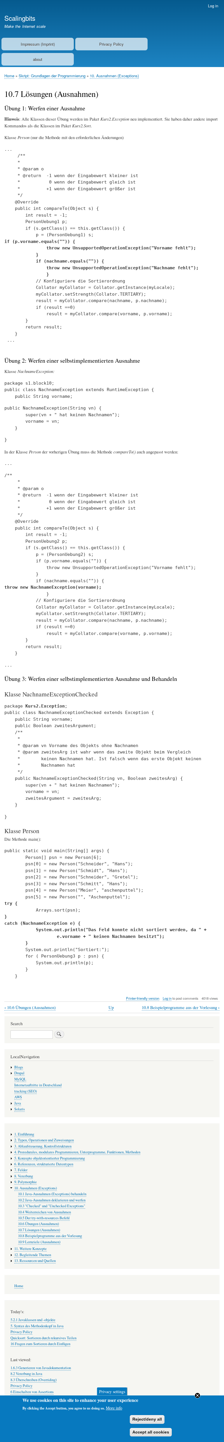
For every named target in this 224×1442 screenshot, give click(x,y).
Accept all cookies (150, 1432)
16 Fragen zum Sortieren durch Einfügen (40, 1343)
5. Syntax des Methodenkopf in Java (37, 1325)
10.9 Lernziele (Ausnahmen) (39, 1241)
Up (111, 1007)
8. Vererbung (23, 1176)
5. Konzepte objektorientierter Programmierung (49, 1158)
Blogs (18, 1067)
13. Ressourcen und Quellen (35, 1260)
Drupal (19, 1073)
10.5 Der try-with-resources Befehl (44, 1217)
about (37, 59)
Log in (213, 5)
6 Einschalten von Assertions (32, 1391)
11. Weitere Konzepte (30, 1248)
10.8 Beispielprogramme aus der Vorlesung (181, 1007)
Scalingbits (19, 18)
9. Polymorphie (25, 1181)
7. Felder (20, 1169)
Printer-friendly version (142, 998)
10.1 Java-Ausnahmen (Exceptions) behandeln (52, 1193)
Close (197, 1395)
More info (114, 1408)
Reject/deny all (147, 1419)
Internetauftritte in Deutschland (38, 1085)
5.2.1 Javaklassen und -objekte (32, 1319)
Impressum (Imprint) (38, 44)
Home (9, 75)
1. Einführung (24, 1134)
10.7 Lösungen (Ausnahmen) (39, 1229)
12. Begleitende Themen (32, 1254)
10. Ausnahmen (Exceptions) (114, 75)
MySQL (20, 1079)
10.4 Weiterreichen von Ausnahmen (44, 1212)
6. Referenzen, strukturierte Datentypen (43, 1164)
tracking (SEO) (25, 1091)
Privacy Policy (111, 44)
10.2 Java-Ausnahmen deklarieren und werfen (51, 1200)
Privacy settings (112, 1391)
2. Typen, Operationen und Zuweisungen (44, 1140)
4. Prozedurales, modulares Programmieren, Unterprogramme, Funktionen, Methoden (77, 1152)
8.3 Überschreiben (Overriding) (33, 1379)
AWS (18, 1097)
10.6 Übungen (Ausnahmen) (30, 1007)
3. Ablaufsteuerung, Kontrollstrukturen (42, 1146)
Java (17, 1103)
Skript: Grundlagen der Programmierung (52, 75)
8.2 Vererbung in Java (26, 1373)
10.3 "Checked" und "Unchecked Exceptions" (51, 1205)
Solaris (19, 1109)
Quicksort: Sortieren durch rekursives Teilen (43, 1337)
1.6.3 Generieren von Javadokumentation (40, 1367)
